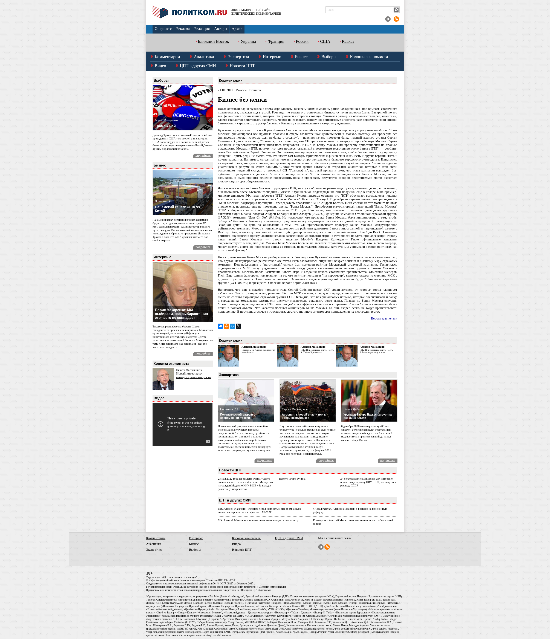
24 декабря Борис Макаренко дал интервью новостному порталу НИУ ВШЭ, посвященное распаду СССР (368, 482)
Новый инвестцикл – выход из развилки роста (193, 375)
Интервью (272, 56)
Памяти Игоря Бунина (292, 478)
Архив (237, 28)
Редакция (202, 28)
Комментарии (167, 56)
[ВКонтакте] (220, 326)
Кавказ (348, 41)
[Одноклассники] (226, 326)
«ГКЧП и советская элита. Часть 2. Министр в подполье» (376, 351)
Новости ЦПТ (242, 65)
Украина (248, 41)
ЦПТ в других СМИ (198, 65)
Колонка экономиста (369, 56)
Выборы (328, 56)
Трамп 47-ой (165, 126)
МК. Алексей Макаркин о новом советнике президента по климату (258, 520)
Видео (160, 65)
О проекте (163, 28)
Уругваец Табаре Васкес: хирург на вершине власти (368, 416)
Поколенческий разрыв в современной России (237, 416)
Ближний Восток (213, 41)
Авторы (220, 28)
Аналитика (204, 56)
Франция (276, 41)
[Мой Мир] (232, 326)
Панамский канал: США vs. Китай (178, 209)
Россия (302, 41)
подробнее (203, 155)
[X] (238, 326)
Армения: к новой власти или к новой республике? (304, 416)
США (325, 41)
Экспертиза (238, 56)
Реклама (183, 28)
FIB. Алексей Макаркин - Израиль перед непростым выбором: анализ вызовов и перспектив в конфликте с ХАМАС (259, 510)
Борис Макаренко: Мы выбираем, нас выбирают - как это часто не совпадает (181, 314)
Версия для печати (384, 318)
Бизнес (301, 56)
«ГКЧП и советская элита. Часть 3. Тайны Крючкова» (317, 351)
